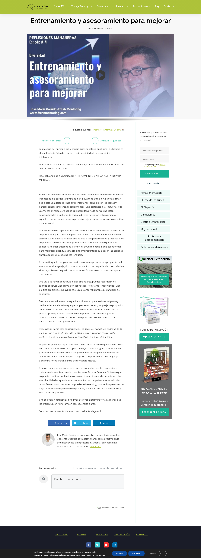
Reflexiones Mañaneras (154, 247)
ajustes (102, 555)
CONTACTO (142, 534)
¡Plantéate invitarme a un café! (107, 129)
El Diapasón (148, 207)
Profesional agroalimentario (154, 238)
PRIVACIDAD (102, 534)
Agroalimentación (151, 192)
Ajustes (153, 553)
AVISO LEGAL (61, 534)
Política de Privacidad (154, 165)
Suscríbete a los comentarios (113, 507)
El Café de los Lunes (152, 200)
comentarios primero (111, 468)
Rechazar (136, 553)
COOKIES (81, 534)
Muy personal (149, 229)
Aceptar (119, 553)
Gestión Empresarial (153, 221)
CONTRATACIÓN (122, 534)
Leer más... (95, 446)
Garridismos (148, 214)
